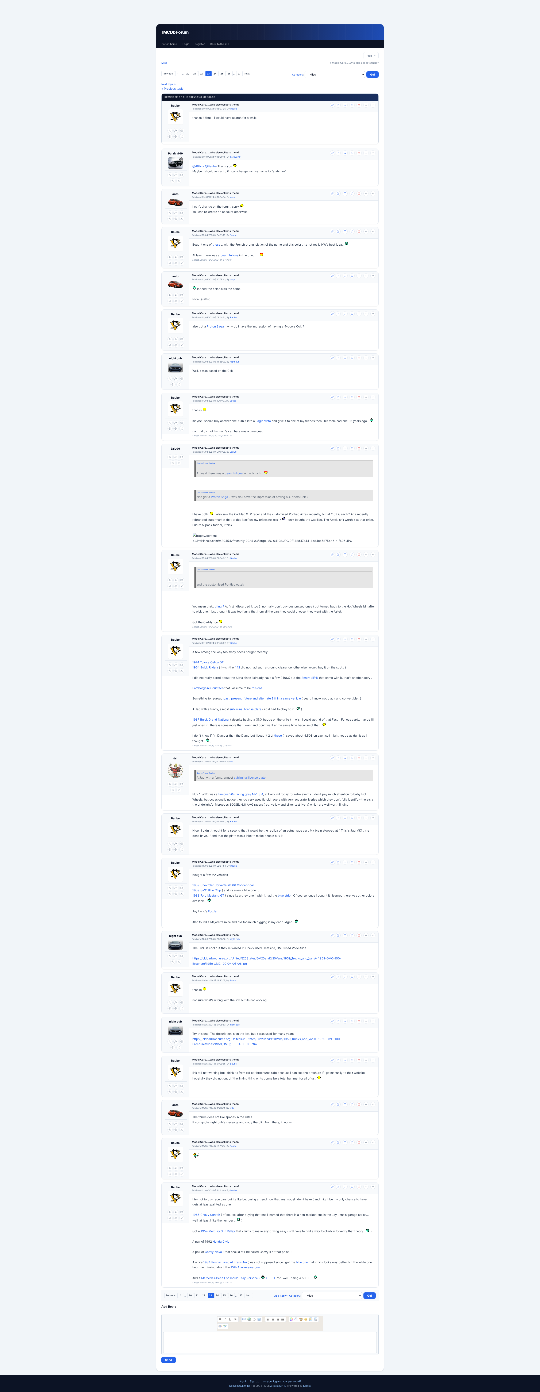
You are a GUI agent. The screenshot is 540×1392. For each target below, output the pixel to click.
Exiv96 (175, 448)
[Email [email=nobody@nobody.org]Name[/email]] (244, 1319)
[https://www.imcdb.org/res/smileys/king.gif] (196, 1155)
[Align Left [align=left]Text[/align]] (268, 1319)
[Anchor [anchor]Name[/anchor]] (254, 1319)
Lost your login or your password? (281, 1381)
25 (222, 73)
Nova (218, 1252)
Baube (175, 105)
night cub (175, 358)
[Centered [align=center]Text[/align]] (273, 1319)
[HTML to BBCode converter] (311, 1319)
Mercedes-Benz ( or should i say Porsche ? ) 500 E (238, 1278)
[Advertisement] (270, 12)
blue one (302, 1262)
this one (257, 688)
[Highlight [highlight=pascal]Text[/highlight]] (296, 1319)
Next (247, 73)
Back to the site (219, 44)
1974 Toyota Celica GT (208, 662)
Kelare (307, 1385)
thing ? (219, 606)
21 (194, 73)
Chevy (209, 1252)
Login (185, 44)
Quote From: (203, 463)
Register (200, 44)
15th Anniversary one (245, 1267)
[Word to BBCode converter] (315, 1319)
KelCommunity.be (240, 1385)
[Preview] (220, 1326)
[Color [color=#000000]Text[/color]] (291, 1319)
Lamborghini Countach (208, 688)
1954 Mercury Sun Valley (218, 1231)
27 (239, 73)
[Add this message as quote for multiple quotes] (352, 105)
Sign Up (254, 1381)
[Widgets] (301, 1319)
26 (229, 73)
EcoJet (212, 911)
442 (237, 667)
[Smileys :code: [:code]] (306, 1319)
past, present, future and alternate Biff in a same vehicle (262, 698)
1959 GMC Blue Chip (206, 890)
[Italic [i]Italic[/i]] (225, 1319)
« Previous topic (172, 88)
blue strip (284, 895)
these (216, 244)
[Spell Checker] (225, 1326)
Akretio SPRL (278, 1385)
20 (188, 73)
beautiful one (229, 255)
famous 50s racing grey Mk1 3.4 (240, 794)
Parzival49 (175, 153)
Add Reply (280, 1295)
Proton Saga (215, 326)
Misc (164, 62)
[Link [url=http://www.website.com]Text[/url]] (249, 1319)
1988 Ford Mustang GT (208, 895)
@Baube (211, 166)
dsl (175, 758)
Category (297, 74)
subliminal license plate (245, 709)
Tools (370, 55)
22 (201, 73)
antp (175, 194)
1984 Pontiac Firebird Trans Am (225, 1262)
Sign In (243, 1381)
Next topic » (168, 84)
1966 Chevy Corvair (206, 1214)
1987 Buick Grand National (210, 719)
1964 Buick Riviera (205, 667)
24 (215, 73)
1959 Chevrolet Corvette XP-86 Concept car (223, 885)
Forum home (169, 44)
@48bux (198, 166)
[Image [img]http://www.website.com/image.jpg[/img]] (259, 1319)
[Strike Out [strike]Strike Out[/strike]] (235, 1319)
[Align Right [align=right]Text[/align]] (278, 1319)
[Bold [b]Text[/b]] (220, 1319)
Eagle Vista (263, 421)
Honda (217, 1241)
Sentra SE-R (309, 677)
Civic (226, 1241)
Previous (168, 73)
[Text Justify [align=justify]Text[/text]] (283, 1319)
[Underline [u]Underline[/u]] (230, 1319)
